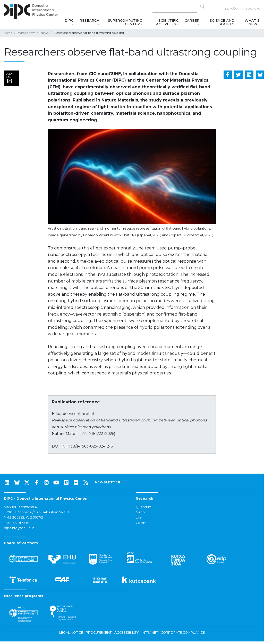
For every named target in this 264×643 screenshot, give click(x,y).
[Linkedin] (7, 483)
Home (8, 33)
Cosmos (142, 523)
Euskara (253, 9)
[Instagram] (46, 483)
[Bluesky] (17, 483)
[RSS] (86, 483)
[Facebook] (36, 483)
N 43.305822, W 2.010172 (23, 517)
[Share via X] (238, 74)
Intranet (150, 632)
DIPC (69, 20)
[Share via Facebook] (228, 74)
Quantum (143, 507)
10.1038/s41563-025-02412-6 (87, 446)
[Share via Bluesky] (260, 74)
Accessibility (126, 632)
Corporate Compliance (183, 632)
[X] (27, 483)
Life (139, 517)
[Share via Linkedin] (249, 74)
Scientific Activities (167, 22)
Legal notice (71, 632)
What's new (252, 22)
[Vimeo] (66, 483)
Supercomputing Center (125, 22)
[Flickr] (76, 483)
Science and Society (222, 22)
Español (232, 9)
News (44, 33)
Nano (140, 512)
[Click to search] (202, 6)
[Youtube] (56, 483)
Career (192, 20)
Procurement (99, 632)
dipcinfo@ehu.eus (19, 528)
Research (89, 20)
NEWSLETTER (107, 482)
